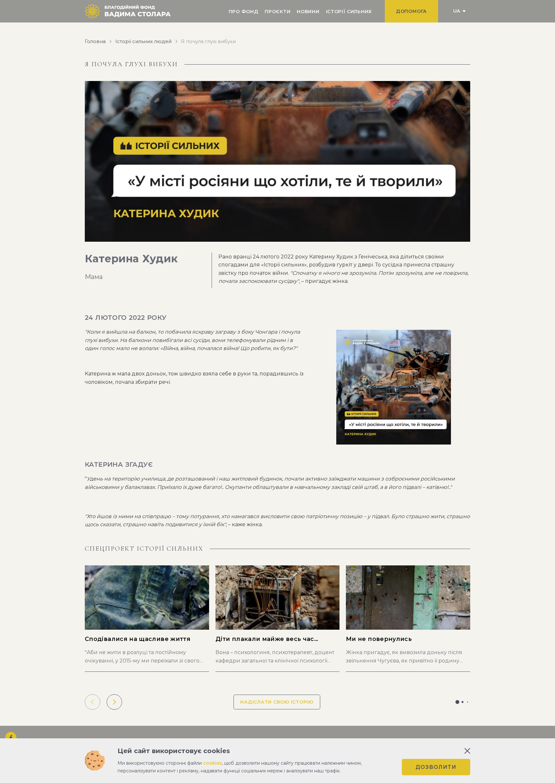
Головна (95, 41)
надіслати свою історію (276, 702)
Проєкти (277, 11)
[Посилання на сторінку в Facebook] (10, 737)
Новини (308, 11)
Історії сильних (349, 11)
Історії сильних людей (143, 41)
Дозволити (436, 767)
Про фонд (244, 11)
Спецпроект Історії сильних (144, 549)
